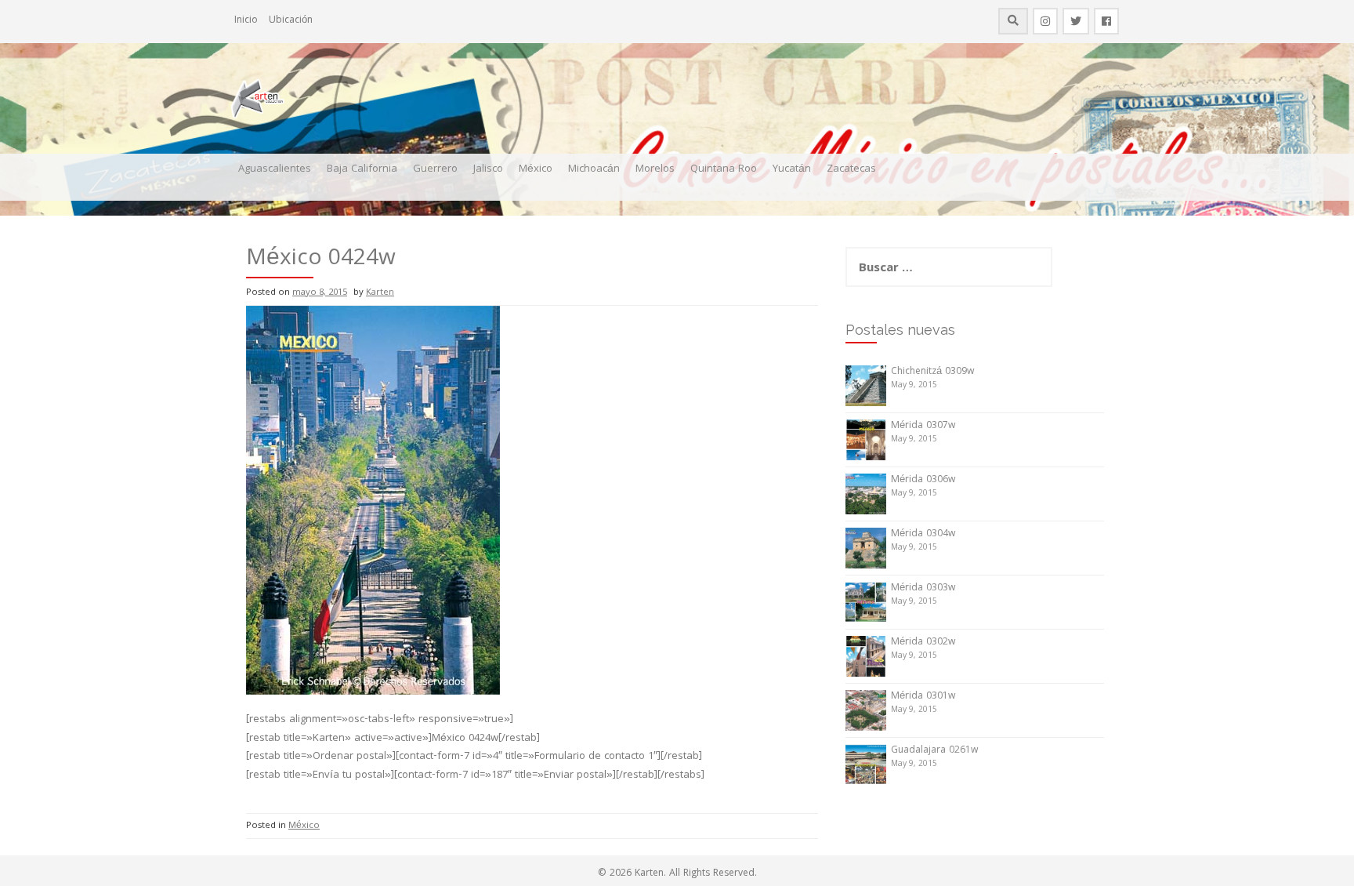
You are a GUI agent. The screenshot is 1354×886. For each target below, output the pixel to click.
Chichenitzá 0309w (932, 372)
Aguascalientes (274, 169)
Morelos (655, 169)
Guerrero (435, 169)
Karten (380, 292)
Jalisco (488, 169)
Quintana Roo (723, 169)
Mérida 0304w (923, 534)
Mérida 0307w (923, 426)
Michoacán (594, 169)
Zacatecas (851, 169)
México (535, 169)
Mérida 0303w (923, 588)
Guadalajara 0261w (934, 751)
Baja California (362, 169)
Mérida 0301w (923, 696)
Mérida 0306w (923, 480)
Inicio (246, 21)
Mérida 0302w (923, 642)
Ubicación (291, 21)
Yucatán (792, 169)
